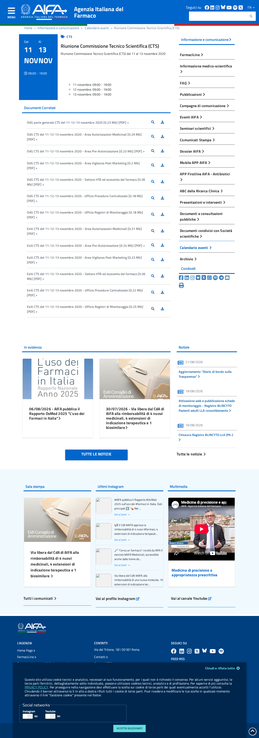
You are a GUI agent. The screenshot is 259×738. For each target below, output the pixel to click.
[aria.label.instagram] (190, 651)
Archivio (187, 259)
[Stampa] (181, 285)
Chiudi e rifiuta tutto (220, 668)
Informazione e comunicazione (58, 28)
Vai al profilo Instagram (118, 598)
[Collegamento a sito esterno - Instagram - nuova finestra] (218, 7)
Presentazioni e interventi (201, 202)
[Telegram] (221, 278)
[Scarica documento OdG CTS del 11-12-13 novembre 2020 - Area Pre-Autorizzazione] (166, 151)
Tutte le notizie (190, 454)
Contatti (100, 656)
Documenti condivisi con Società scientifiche (206, 233)
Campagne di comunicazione (203, 105)
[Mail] (227, 278)
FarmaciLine (190, 54)
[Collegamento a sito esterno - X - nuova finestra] (241, 7)
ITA (250, 7)
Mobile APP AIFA (194, 162)
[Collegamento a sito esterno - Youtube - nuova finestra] (229, 7)
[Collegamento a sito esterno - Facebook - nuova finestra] (207, 7)
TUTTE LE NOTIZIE (96, 454)
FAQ (184, 83)
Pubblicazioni (191, 94)
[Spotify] (215, 278)
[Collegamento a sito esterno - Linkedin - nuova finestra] (212, 7)
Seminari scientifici (196, 128)
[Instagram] (192, 278)
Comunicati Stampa (196, 140)
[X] (204, 278)
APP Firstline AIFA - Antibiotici (205, 174)
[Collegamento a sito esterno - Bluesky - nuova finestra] (223, 7)
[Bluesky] (199, 278)
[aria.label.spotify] (221, 651)
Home (28, 28)
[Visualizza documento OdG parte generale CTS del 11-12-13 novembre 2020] (156, 122)
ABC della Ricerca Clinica (200, 191)
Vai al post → (122, 514)
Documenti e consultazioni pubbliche (201, 216)
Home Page (25, 650)
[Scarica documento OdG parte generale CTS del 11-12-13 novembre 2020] (166, 122)
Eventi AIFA (190, 117)
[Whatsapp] (209, 278)
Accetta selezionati (129, 728)
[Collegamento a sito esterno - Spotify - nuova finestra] (236, 7)
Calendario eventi (97, 28)
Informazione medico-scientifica (206, 66)
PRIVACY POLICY (36, 687)
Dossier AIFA (191, 151)
